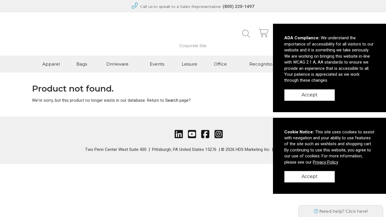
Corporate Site (193, 45)
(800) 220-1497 (238, 6)
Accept (310, 94)
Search (171, 100)
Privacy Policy (325, 162)
